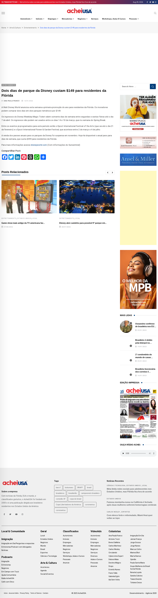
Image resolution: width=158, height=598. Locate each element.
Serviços (94, 19)
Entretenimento (30, 28)
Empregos (52, 19)
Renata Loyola (135, 572)
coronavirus (90, 504)
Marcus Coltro (135, 549)
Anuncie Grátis (14, 593)
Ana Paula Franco (12, 101)
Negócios (82, 19)
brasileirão (73, 493)
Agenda (43, 571)
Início (6, 593)
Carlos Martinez (115, 546)
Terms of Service (35, 593)
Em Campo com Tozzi (10, 572)
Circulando (113, 553)
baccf (58, 487)
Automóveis (25, 19)
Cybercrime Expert (116, 556)
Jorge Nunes (135, 546)
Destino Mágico (115, 563)
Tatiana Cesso (136, 583)
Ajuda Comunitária (8, 575)
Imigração (7, 539)
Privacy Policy (24, 593)
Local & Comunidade (13, 531)
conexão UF (61, 499)
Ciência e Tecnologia (116, 485)
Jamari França (136, 539)
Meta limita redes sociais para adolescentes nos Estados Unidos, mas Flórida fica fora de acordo (58, 2)
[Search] (155, 13)
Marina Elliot (135, 553)
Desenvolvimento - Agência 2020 (143, 593)
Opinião (133, 559)
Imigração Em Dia (137, 536)
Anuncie (66, 563)
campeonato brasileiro (90, 493)
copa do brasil (75, 499)
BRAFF (80, 487)
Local (34, 218)
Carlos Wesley (113, 512)
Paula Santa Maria (137, 563)
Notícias (4, 550)
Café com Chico (7, 582)
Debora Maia (113, 559)
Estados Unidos (24, 218)
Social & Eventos (47, 574)
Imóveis (39, 19)
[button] (107, 172)
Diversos (94, 556)
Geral (43, 531)
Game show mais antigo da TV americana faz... (23, 223)
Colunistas (115, 531)
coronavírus (61, 510)
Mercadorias (67, 19)
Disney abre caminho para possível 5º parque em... (83, 223)
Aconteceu (44, 567)
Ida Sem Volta (114, 580)
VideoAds (96, 531)
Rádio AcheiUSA (7, 578)
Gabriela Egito (114, 576)
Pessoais (133, 19)
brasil (89, 487)
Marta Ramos (135, 556)
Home (3, 28)
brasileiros (60, 493)
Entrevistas (6, 565)
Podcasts (6, 557)
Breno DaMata (114, 542)
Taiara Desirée (136, 579)
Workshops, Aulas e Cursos (114, 19)
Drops (111, 566)
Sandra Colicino (136, 576)
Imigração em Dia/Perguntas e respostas (17, 543)
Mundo (43, 546)
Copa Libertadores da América (68, 504)
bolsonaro (69, 487)
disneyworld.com (39, 145)
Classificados (71, 531)
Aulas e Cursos (96, 559)
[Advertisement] (79, 51)
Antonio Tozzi (114, 539)
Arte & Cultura (15, 28)
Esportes (125, 512)
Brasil (42, 549)
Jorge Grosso (135, 542)
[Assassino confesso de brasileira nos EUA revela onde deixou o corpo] (126, 326)
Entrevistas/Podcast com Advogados (16, 547)
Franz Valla (113, 573)
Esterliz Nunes (114, 570)
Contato (45, 593)
